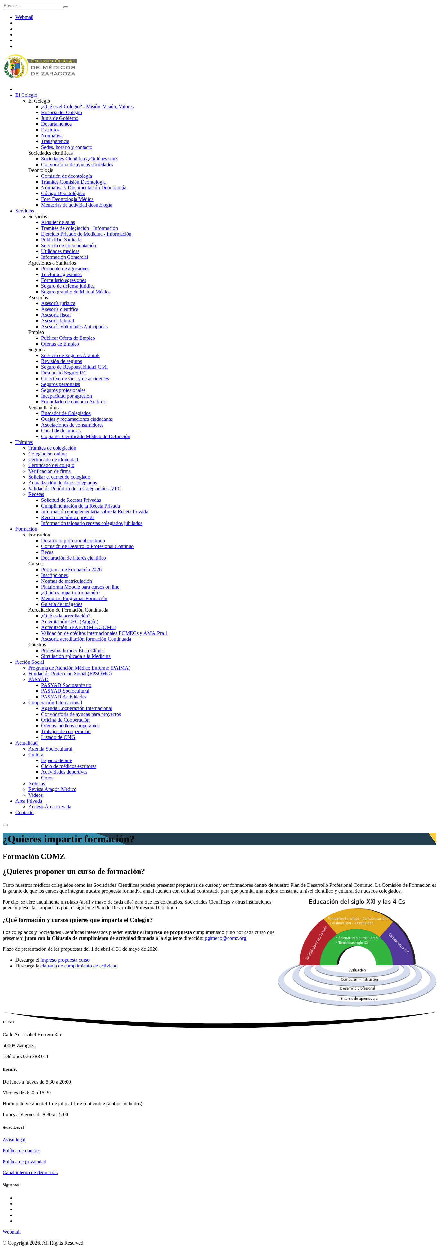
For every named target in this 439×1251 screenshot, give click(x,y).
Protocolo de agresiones (65, 268)
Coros (47, 777)
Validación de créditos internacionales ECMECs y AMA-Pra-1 (104, 633)
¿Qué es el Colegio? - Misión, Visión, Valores (87, 106)
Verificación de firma (49, 471)
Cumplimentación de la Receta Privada (80, 506)
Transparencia (55, 141)
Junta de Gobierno (59, 118)
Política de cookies (21, 1150)
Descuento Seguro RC (64, 372)
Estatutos (50, 129)
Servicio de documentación (68, 245)
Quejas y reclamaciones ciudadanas (77, 419)
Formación (26, 529)
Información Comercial (64, 257)
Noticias (36, 783)
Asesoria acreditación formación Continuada (86, 639)
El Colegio (26, 95)
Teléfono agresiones (61, 274)
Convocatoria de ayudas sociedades (77, 164)
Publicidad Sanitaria (61, 239)
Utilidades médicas (60, 251)
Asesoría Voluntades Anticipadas (74, 326)
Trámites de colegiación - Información (79, 228)
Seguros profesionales (63, 390)
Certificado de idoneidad (53, 459)
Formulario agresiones (63, 280)
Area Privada (28, 801)
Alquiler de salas (58, 222)
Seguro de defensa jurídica (68, 286)
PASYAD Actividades (63, 696)
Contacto (24, 812)
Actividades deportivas (64, 772)
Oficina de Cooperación (65, 720)
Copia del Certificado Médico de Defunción (85, 436)
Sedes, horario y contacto (66, 147)
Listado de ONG (58, 737)
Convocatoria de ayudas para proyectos (81, 714)
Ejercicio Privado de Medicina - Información (86, 234)
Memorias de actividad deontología (76, 205)
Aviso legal (14, 1139)
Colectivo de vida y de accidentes (75, 378)
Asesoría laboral (57, 320)
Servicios (24, 210)
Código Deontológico (63, 193)
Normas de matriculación (66, 581)
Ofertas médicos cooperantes (70, 725)
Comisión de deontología (66, 176)
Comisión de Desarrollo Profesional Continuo (87, 546)
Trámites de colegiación (52, 448)
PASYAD (38, 679)
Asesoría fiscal (56, 315)
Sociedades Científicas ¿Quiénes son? (79, 158)
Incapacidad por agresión (66, 396)
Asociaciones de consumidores (72, 425)
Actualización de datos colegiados (62, 482)
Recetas (36, 494)
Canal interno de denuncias (30, 1172)
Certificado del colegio (51, 465)
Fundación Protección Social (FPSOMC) (70, 673)
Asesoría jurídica (58, 303)
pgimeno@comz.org (224, 938)
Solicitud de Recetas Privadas (71, 500)
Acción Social (29, 662)
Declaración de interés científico (73, 558)
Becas (47, 552)
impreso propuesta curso (65, 960)
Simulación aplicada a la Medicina (76, 656)
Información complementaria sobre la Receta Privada (94, 511)
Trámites (24, 442)
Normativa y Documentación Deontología (83, 187)
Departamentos (56, 124)
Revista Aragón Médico (52, 789)
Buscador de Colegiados (66, 413)
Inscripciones (54, 575)
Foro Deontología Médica (67, 199)
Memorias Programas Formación (74, 598)
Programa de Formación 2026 (71, 569)
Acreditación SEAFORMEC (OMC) (78, 627)
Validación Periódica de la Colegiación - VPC (74, 488)
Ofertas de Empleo (60, 343)
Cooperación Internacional (55, 702)
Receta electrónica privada (67, 517)
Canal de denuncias (61, 430)
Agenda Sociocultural (50, 749)
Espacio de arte (56, 760)
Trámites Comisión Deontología (73, 181)
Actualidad (26, 743)
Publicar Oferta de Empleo (68, 338)
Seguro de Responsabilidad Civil (74, 367)
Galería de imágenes (61, 604)
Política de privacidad (24, 1161)
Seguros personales (60, 384)
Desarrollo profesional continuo (73, 540)
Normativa (52, 135)
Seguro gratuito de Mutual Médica (76, 291)
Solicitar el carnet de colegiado (59, 477)
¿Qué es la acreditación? (65, 615)
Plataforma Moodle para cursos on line (80, 587)
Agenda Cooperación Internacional (76, 708)
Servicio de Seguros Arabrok (70, 355)
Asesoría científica (59, 309)
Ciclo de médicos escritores (68, 766)
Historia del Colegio (61, 112)
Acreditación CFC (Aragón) (69, 621)
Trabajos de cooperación (66, 731)
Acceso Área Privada (49, 806)
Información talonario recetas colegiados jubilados (91, 523)
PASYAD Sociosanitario (66, 685)
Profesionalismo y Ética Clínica (73, 650)
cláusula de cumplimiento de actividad (79, 965)
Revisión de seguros (61, 361)
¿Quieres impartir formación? (70, 592)
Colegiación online (47, 453)
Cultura (35, 754)
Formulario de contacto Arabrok (73, 401)
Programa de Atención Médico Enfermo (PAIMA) (79, 667)
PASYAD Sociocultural (65, 691)
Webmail (24, 17)
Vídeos (35, 795)
